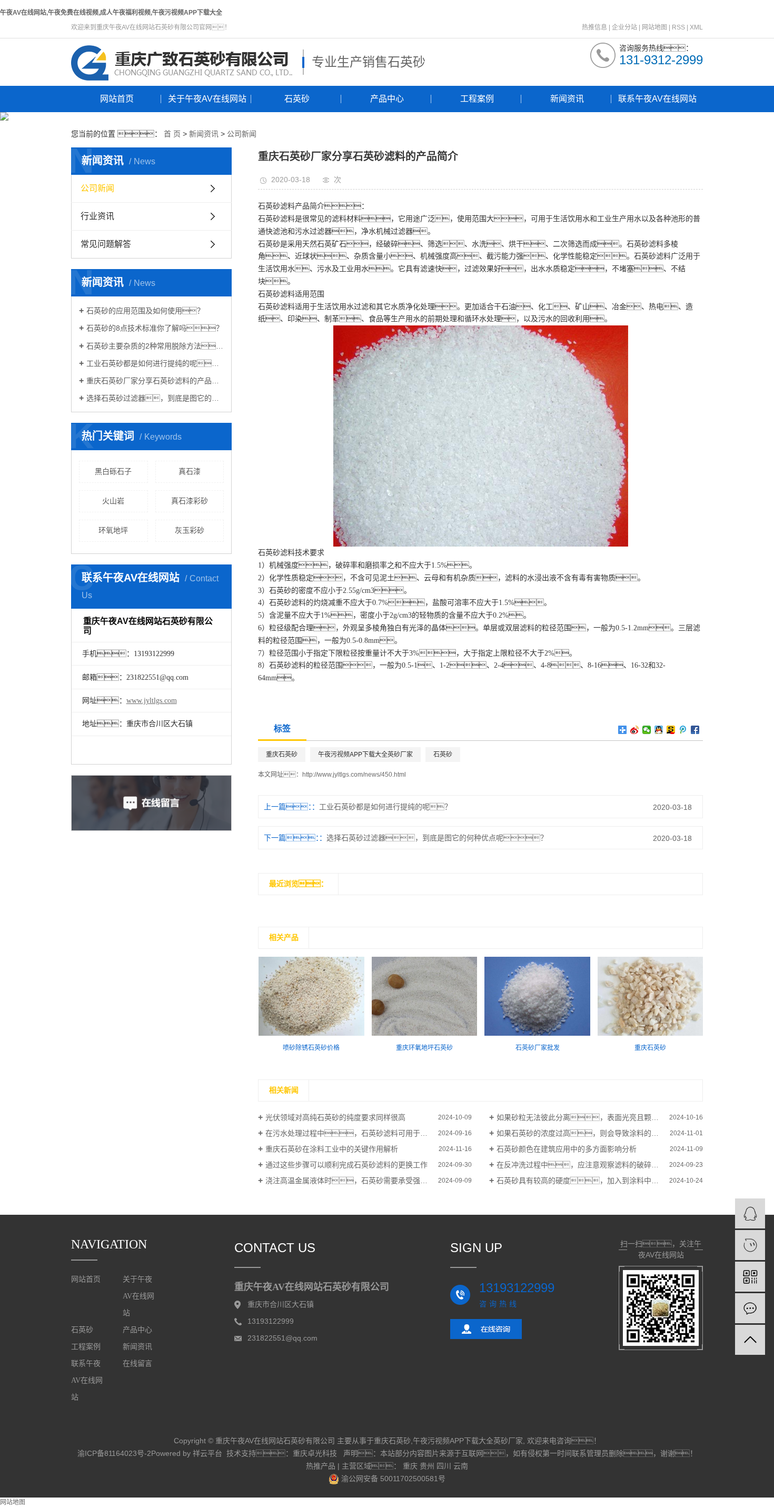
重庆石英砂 (281, 754)
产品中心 (387, 98)
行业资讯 (97, 216)
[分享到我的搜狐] (671, 730)
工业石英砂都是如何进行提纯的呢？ (385, 806)
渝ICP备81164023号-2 (114, 1453)
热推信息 (594, 27)
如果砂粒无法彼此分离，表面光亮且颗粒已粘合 (589, 1117)
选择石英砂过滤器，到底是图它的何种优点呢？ (155, 398)
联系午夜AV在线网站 (657, 98)
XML (696, 27)
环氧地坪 (113, 530)
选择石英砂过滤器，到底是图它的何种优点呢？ (437, 838)
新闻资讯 (567, 98)
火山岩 (113, 501)
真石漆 (189, 471)
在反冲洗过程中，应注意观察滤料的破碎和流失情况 (592, 1165)
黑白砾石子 (113, 471)
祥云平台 (207, 1453)
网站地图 (654, 27)
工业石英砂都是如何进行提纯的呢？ (155, 363)
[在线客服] (750, 1213)
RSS (678, 27)
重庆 (410, 1466)
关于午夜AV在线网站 (207, 98)
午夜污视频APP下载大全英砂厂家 (365, 754)
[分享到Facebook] (695, 730)
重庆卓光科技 (315, 1453)
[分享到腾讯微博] (683, 730)
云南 (460, 1466)
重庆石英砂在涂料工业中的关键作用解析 (331, 1149)
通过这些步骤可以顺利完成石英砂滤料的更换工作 (346, 1165)
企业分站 (624, 27)
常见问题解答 (106, 244)
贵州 (427, 1466)
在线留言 (137, 1363)
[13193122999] (750, 1245)
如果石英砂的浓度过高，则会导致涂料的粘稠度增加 (592, 1133)
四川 (443, 1466)
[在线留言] (750, 1308)
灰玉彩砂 (189, 530)
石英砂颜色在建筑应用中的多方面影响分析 (567, 1149)
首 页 (172, 134)
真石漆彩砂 (189, 501)
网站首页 (117, 98)
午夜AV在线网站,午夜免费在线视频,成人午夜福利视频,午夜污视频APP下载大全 (111, 12)
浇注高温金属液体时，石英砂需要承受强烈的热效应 (361, 1180)
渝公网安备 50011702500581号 (392, 1478)
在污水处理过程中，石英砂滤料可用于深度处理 (357, 1133)
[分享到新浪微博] (634, 730)
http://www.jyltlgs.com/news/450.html (354, 774)
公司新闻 (241, 134)
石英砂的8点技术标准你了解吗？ (154, 328)
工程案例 (477, 98)
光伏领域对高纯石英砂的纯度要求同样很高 (335, 1117)
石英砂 (297, 98)
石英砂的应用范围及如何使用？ (145, 310)
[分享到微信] (646, 730)
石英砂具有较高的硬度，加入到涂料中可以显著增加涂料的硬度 (600, 1180)
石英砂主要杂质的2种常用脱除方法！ (155, 346)
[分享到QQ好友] (658, 730)
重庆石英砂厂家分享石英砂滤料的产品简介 (155, 380)
